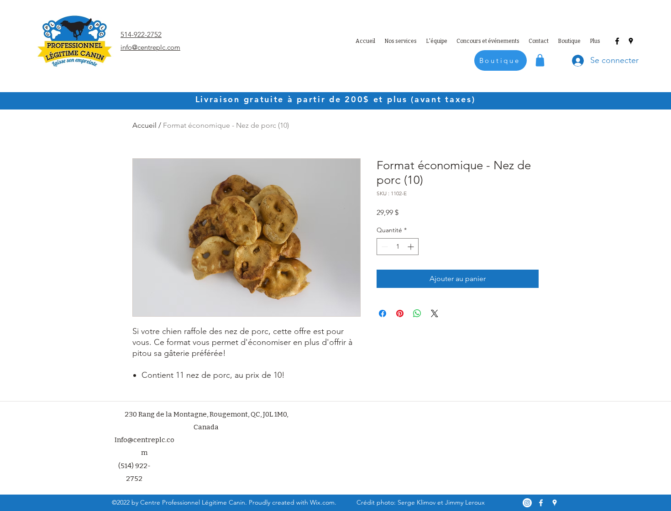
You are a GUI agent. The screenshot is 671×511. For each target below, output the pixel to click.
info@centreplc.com (150, 47)
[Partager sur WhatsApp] (417, 313)
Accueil (144, 125)
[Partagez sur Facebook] (382, 313)
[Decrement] (383, 247)
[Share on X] (434, 313)
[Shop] (540, 60)
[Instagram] (527, 502)
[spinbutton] (397, 247)
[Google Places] (630, 41)
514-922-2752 (141, 34)
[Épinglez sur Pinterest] (399, 313)
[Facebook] (617, 41)
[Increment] (411, 247)
